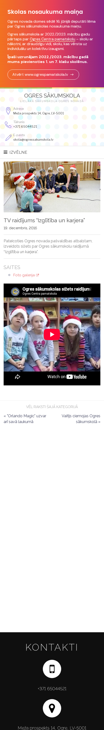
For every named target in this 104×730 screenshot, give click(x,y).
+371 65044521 (25, 126)
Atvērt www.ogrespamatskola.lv (40, 74)
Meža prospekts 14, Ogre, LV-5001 (38, 113)
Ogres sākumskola (52, 95)
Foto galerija (24, 275)
